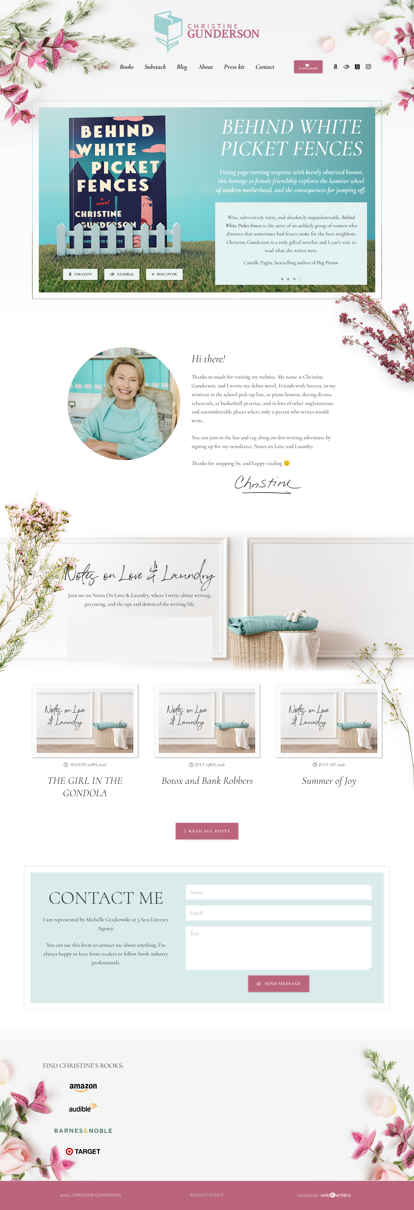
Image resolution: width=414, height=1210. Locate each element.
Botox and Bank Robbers (207, 780)
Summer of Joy (329, 780)
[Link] (207, 31)
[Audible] (346, 66)
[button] (282, 279)
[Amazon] (335, 66)
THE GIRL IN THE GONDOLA (84, 786)
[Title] (357, 66)
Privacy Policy (207, 1195)
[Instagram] (368, 66)
